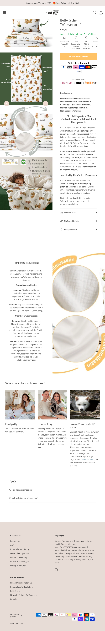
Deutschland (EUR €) (14, 615)
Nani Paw (19, 623)
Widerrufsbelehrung (18, 557)
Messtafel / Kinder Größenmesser (24, 595)
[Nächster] (45, 103)
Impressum (15, 541)
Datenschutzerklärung (19, 549)
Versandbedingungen (19, 553)
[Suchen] (94, 13)
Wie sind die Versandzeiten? (21, 489)
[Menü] (4, 12)
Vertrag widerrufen (18, 565)
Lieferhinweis (70, 212)
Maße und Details (71, 221)
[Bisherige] (6, 103)
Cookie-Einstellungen (19, 561)
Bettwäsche (15, 591)
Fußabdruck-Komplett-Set (21, 582)
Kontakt (13, 599)
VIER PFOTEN (87, 459)
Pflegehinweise (70, 229)
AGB (12, 545)
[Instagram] (56, 569)
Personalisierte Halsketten (21, 587)
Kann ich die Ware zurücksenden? (23, 498)
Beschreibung (66, 93)
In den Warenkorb (78, 56)
